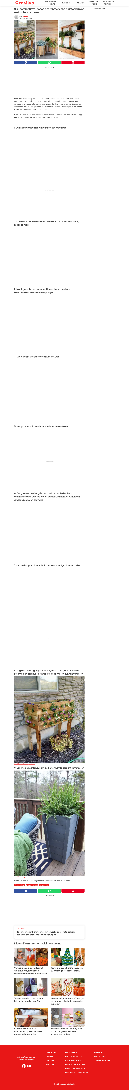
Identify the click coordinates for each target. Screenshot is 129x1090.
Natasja (25, 16)
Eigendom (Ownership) (75, 1068)
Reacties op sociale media (76, 1072)
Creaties (80, 3)
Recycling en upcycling (108, 3)
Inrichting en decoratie (50, 3)
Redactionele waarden (75, 1064)
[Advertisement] (49, 81)
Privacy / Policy (100, 1056)
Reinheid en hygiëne (93, 3)
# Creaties (44, 885)
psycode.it (50, 1064)
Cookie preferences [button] (102, 1060)
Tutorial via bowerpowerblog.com (23, 877)
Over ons (50, 1056)
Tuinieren (66, 3)
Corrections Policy (73, 1060)
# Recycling (19, 885)
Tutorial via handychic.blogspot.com (24, 764)
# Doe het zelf (32, 885)
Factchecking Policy (73, 1056)
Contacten (50, 1060)
